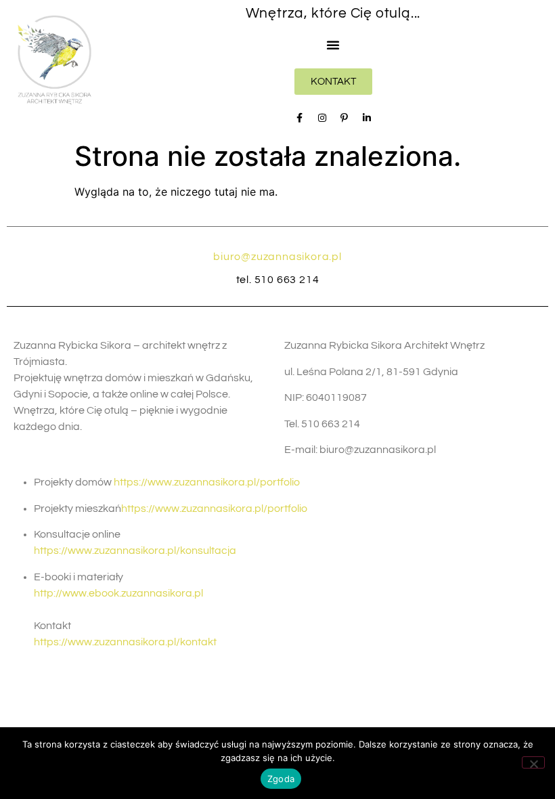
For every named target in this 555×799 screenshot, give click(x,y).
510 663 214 (286, 279)
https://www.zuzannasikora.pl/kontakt (125, 641)
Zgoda (280, 778)
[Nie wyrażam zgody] (533, 762)
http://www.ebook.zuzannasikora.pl (118, 593)
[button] (333, 45)
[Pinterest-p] (344, 117)
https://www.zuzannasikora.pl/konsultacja (135, 550)
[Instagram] (322, 117)
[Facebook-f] (299, 117)
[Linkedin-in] (366, 117)
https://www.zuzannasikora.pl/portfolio (207, 482)
